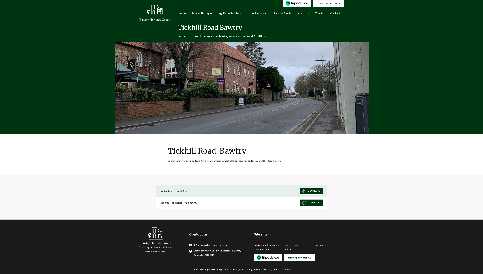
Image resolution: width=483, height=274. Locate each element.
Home (182, 13)
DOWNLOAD (314, 190)
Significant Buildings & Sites (267, 245)
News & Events (282, 13)
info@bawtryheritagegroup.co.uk (210, 245)
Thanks (319, 13)
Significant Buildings (230, 13)
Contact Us (337, 13)
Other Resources (258, 13)
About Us (303, 13)
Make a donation (327, 3)
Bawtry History (200, 13)
